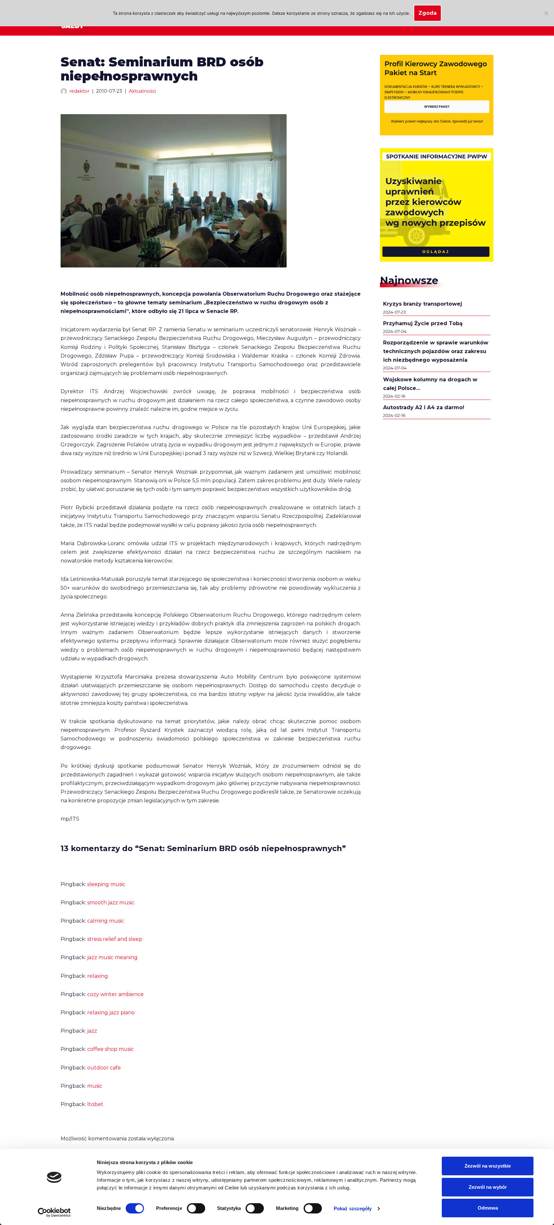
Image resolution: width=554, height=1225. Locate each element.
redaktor (79, 91)
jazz (92, 1031)
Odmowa (488, 1208)
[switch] (196, 1208)
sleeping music (106, 884)
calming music (105, 921)
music (94, 1086)
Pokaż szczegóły (353, 1208)
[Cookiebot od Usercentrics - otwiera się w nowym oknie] (54, 1212)
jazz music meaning (112, 957)
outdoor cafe (104, 1068)
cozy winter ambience (115, 994)
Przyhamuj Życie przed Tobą (423, 323)
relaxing (97, 976)
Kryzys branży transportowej (422, 304)
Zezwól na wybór (488, 1187)
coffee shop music (110, 1049)
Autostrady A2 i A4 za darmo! (423, 407)
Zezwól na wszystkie (488, 1166)
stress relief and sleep (114, 939)
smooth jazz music (110, 903)
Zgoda (427, 13)
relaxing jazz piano (111, 1013)
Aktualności (142, 91)
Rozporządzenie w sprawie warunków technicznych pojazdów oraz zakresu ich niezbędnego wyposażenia (435, 351)
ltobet (95, 1104)
